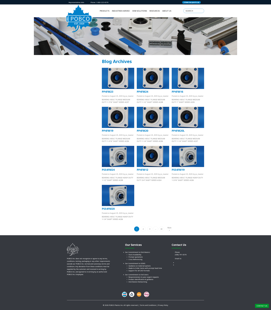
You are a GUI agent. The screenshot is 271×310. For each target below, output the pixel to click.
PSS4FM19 (178, 169)
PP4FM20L (178, 130)
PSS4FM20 (108, 208)
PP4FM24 (142, 91)
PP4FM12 (142, 169)
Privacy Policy (163, 305)
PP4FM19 (107, 130)
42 (161, 229)
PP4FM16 (177, 91)
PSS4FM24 (108, 169)
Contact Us (262, 306)
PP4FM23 (107, 91)
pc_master (129, 96)
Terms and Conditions (148, 305)
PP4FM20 (142, 130)
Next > (169, 229)
